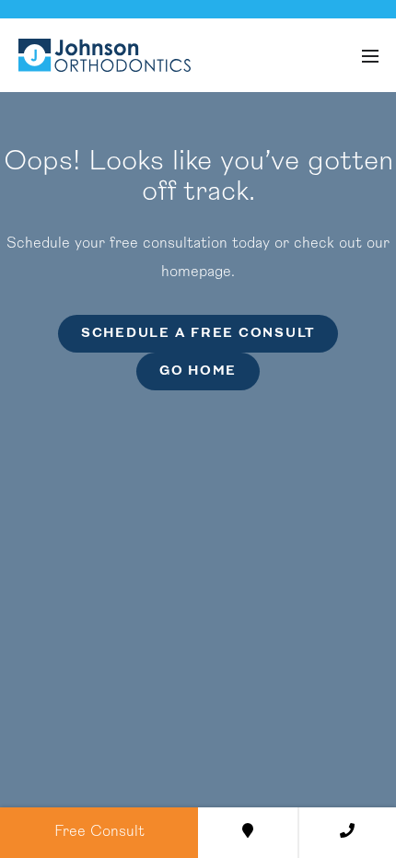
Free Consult (99, 832)
